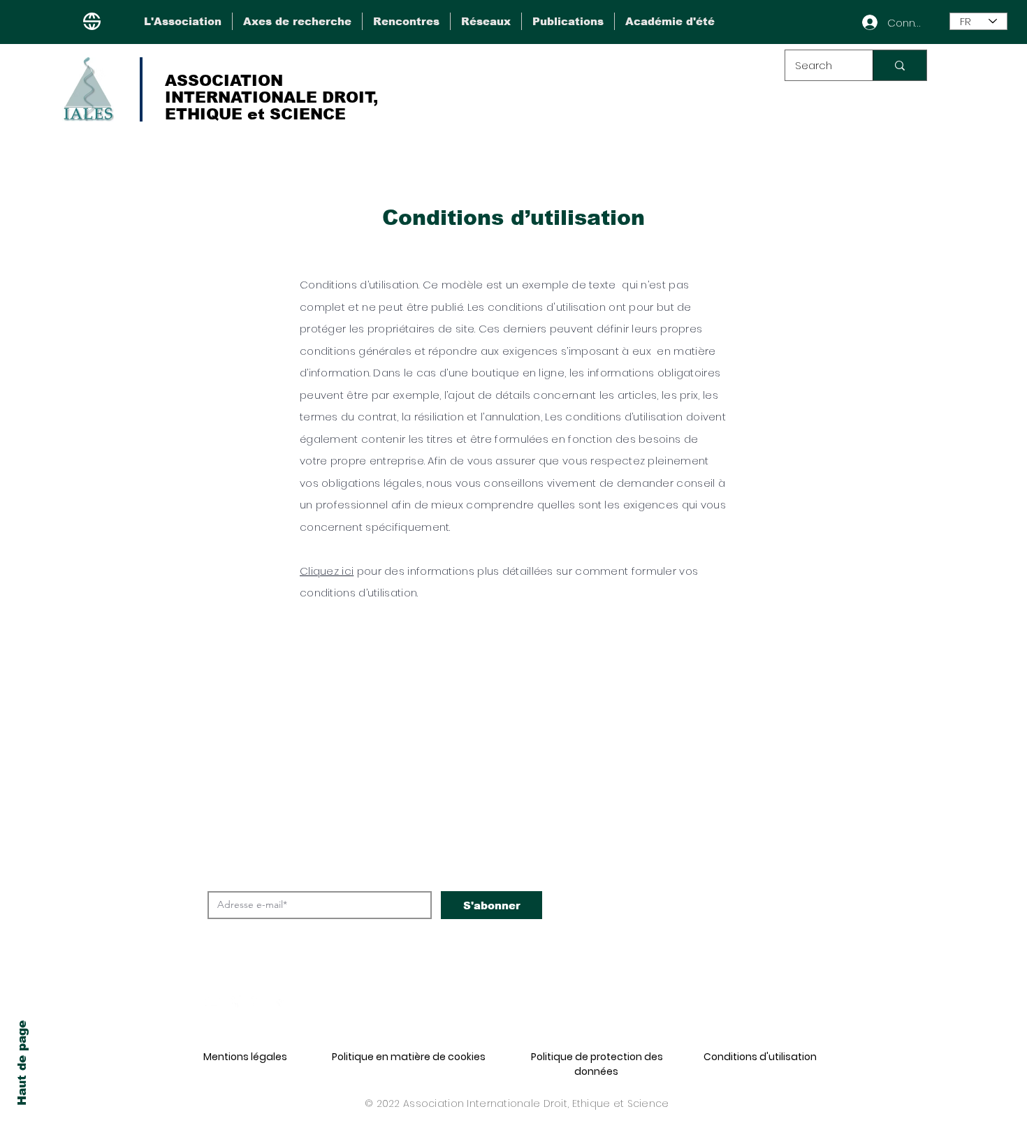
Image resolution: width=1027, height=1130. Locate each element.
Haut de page (22, 1063)
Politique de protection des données (597, 1064)
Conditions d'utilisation (760, 1057)
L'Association (699, 768)
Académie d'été (707, 915)
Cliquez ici (327, 571)
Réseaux (680, 856)
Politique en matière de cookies (409, 1057)
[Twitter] (257, 1001)
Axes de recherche (719, 797)
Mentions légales (245, 1057)
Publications (695, 885)
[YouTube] (213, 1001)
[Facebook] (235, 1001)
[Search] (899, 65)
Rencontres (691, 827)
